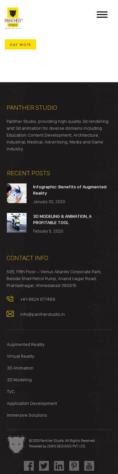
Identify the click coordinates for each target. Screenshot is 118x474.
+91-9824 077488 (37, 299)
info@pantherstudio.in (42, 314)
